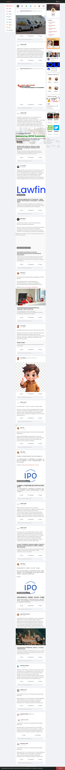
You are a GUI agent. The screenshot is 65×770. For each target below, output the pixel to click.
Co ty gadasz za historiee (51, 106)
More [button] (58, 146)
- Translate (24, 45)
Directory (53, 145)
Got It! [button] (60, 768)
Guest (53, 14)
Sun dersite (57, 119)
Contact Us (49, 146)
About (48, 145)
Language (58, 141)
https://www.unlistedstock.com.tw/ (30, 465)
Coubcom (53, 68)
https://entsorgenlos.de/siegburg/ (29, 287)
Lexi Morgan (54, 58)
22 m (21, 114)
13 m (21, 45)
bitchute (50, 119)
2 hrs (21, 429)
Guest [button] (58, 1)
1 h (20, 167)
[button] (34, 1)
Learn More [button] (40, 768)
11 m (21, 12)
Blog (59, 145)
